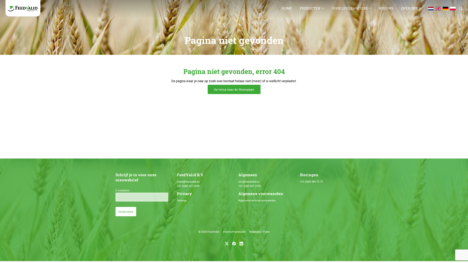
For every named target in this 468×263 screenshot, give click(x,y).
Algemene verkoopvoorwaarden (257, 200)
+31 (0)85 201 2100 (249, 186)
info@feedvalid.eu (249, 181)
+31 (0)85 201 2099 (188, 186)
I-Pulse (266, 231)
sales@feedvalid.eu (188, 181)
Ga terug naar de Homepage (234, 89)
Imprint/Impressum (234, 231)
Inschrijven (125, 211)
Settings (182, 200)
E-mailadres (122, 190)
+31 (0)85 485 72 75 (311, 181)
